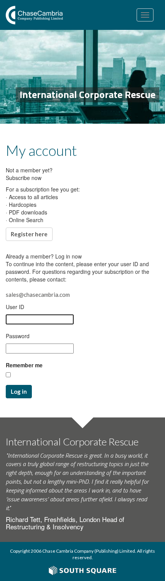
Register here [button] (29, 234)
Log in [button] (19, 391)
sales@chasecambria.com (38, 294)
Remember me (24, 365)
